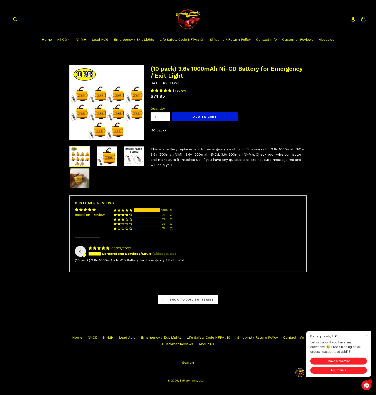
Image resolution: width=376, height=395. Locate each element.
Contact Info (266, 39)
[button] (162, 90)
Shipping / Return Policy (230, 39)
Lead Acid (100, 39)
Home (47, 39)
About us (326, 39)
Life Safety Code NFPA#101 (182, 39)
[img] (100, 248)
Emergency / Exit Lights (134, 39)
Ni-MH (81, 39)
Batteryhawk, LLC (192, 380)
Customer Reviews (297, 39)
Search (188, 362)
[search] (18, 19)
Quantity (158, 108)
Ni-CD (62, 39)
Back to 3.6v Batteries (191, 299)
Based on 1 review (90, 215)
